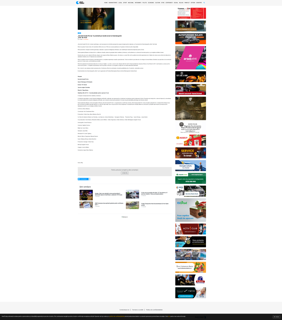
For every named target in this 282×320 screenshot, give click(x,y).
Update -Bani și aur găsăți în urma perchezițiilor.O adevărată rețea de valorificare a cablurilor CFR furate (108, 194)
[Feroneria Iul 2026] (190, 13)
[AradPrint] (190, 57)
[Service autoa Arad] (190, 191)
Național (131, 2)
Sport (125, 2)
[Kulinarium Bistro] (190, 267)
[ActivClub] (190, 229)
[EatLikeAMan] (190, 76)
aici (169, 316)
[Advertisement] (149, 18)
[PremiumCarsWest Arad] (190, 38)
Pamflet (187, 2)
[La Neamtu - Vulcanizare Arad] (190, 280)
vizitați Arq (124, 173)
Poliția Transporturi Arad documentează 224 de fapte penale (154, 204)
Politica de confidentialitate (154, 310)
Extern (193, 2)
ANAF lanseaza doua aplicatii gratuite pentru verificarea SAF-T (109, 204)
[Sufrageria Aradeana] (190, 108)
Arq (82, 162)
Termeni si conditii (137, 310)
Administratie (113, 2)
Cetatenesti (169, 2)
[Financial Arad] (190, 292)
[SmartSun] (190, 165)
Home (106, 2)
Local (120, 2)
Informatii (138, 2)
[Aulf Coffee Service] (190, 152)
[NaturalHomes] (190, 26)
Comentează (83, 179)
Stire (162, 2)
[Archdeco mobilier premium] (190, 254)
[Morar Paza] (190, 241)
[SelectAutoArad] (190, 89)
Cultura (157, 2)
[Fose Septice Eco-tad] (190, 210)
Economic (151, 2)
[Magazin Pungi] (190, 178)
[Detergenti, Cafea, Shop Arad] (190, 140)
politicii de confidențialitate (116, 316)
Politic (144, 2)
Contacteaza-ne (124, 310)
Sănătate (199, 2)
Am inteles (276, 317)
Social (176, 2)
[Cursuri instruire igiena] (190, 127)
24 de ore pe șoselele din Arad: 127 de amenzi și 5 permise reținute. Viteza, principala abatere (154, 193)
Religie (181, 2)
